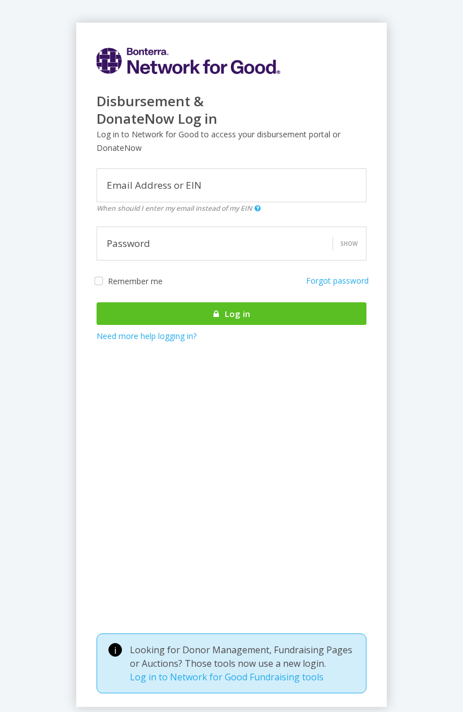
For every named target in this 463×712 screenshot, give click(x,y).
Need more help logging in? (146, 336)
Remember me (135, 281)
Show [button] (348, 244)
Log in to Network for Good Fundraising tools (227, 677)
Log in (236, 313)
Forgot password (337, 280)
